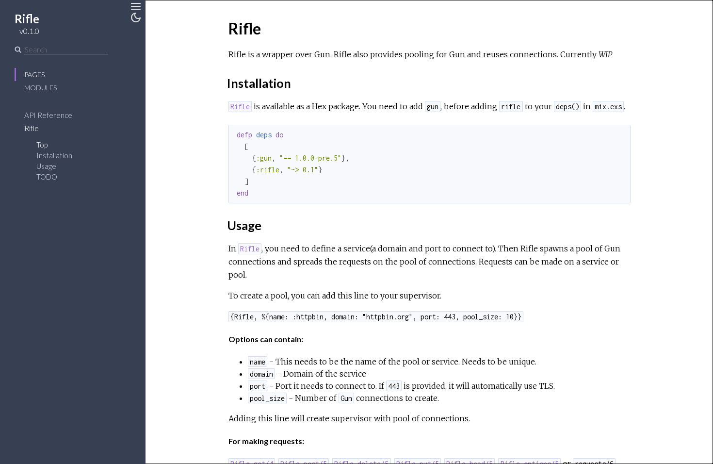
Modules (40, 87)
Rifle (31, 128)
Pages (34, 74)
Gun (322, 54)
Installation (54, 155)
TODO (46, 176)
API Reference (48, 115)
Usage (46, 166)
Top (42, 144)
